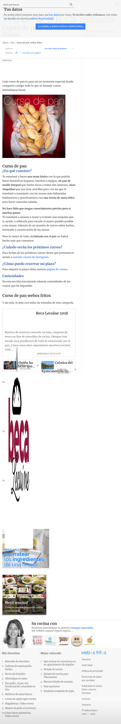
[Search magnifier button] (71, 4)
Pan (12, 42)
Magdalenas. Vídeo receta (19, 703)
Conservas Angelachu (77, 641)
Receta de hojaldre (15, 674)
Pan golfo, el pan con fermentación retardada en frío (20, 686)
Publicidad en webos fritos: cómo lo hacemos (92, 689)
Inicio (5, 42)
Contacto (86, 704)
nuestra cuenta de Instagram (31, 257)
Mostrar (9, 53)
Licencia (86, 699)
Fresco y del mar (50, 641)
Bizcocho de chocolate (17, 661)
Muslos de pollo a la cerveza (20, 708)
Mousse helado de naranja (58, 681)
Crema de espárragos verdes (20, 699)
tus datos (54, 14)
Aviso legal (87, 665)
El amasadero (64, 641)
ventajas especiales (81, 627)
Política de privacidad (92, 671)
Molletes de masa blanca (18, 694)
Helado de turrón (53, 669)
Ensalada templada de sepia (59, 691)
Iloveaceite (37, 641)
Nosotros (86, 659)
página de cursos (57, 269)
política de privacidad (41, 18)
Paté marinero (52, 686)
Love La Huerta (90, 641)
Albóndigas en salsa (16, 678)
